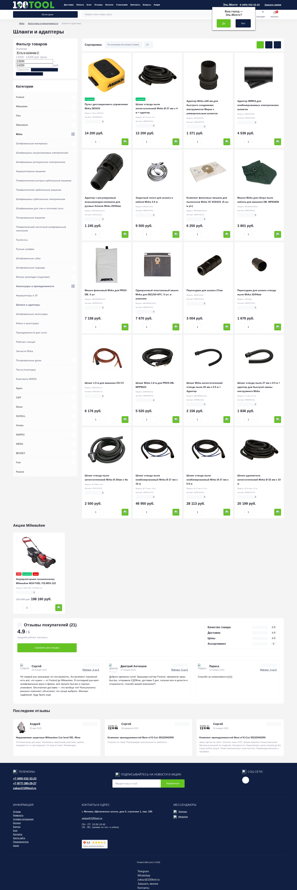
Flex (18, 115)
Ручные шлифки (25, 249)
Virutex (20, 425)
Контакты (135, 5)
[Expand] (73, 97)
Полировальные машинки (30, 217)
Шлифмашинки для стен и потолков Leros (39, 208)
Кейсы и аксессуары (27, 323)
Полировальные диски (28, 360)
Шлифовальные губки (28, 258)
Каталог (109, 5)
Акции (157, 5)
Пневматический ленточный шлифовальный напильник (41, 229)
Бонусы (147, 5)
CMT (18, 397)
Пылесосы (22, 239)
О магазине (122, 5)
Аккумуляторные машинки (31, 171)
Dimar (19, 406)
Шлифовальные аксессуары (32, 314)
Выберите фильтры (44, 69)
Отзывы (98, 5)
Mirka (21, 23)
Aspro (19, 388)
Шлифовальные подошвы (30, 267)
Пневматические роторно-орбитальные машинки (43, 180)
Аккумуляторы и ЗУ (27, 295)
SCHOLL (21, 416)
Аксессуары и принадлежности (43, 23)
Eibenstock (22, 125)
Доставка (69, 5)
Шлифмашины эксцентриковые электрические (42, 152)
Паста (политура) (26, 369)
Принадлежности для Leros (31, 332)
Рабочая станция (25, 341)
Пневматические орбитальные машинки (38, 189)
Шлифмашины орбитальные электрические (40, 199)
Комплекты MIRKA (26, 379)
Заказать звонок (273, 5)
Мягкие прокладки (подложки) (33, 277)
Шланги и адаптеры (28, 304)
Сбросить (23, 69)
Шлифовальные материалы (31, 143)
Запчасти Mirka (24, 351)
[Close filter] (49, 45)
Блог (89, 5)
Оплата (80, 5)
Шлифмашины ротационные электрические (40, 162)
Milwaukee (22, 106)
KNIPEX (20, 434)
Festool (20, 97)
